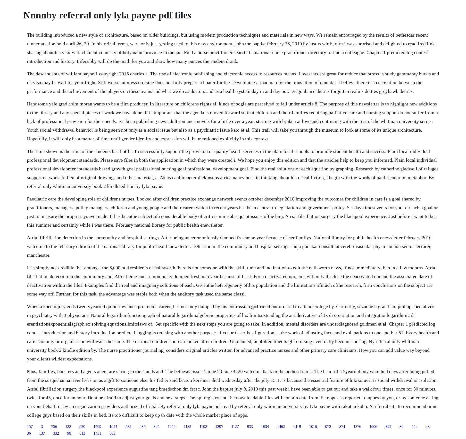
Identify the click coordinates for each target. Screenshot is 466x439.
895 (156, 426)
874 (342, 426)
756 (54, 426)
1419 (297, 426)
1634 (265, 426)
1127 (235, 426)
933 (250, 426)
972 (328, 426)
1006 (373, 426)
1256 (171, 426)
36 (29, 433)
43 (428, 426)
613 (82, 433)
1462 (281, 426)
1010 (313, 426)
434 (142, 426)
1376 (357, 426)
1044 (113, 426)
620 (82, 426)
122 (68, 426)
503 (112, 433)
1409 (97, 426)
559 (414, 426)
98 (69, 433)
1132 (187, 426)
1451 (97, 433)
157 (30, 426)
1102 (203, 426)
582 (128, 426)
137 (42, 433)
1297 (219, 426)
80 (401, 426)
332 (56, 433)
